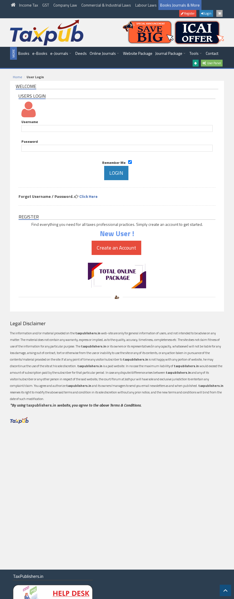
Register (189, 13)
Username (29, 121)
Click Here (88, 196)
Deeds (81, 53)
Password (29, 141)
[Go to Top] (225, 590)
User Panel (213, 63)
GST (46, 5)
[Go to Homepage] (13, 5)
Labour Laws (146, 5)
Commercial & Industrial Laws (106, 5)
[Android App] (196, 63)
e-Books (39, 53)
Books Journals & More (180, 5)
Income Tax (29, 5)
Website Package (137, 53)
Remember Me (115, 162)
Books (23, 53)
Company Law (66, 5)
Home (17, 77)
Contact (212, 53)
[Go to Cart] (219, 13)
